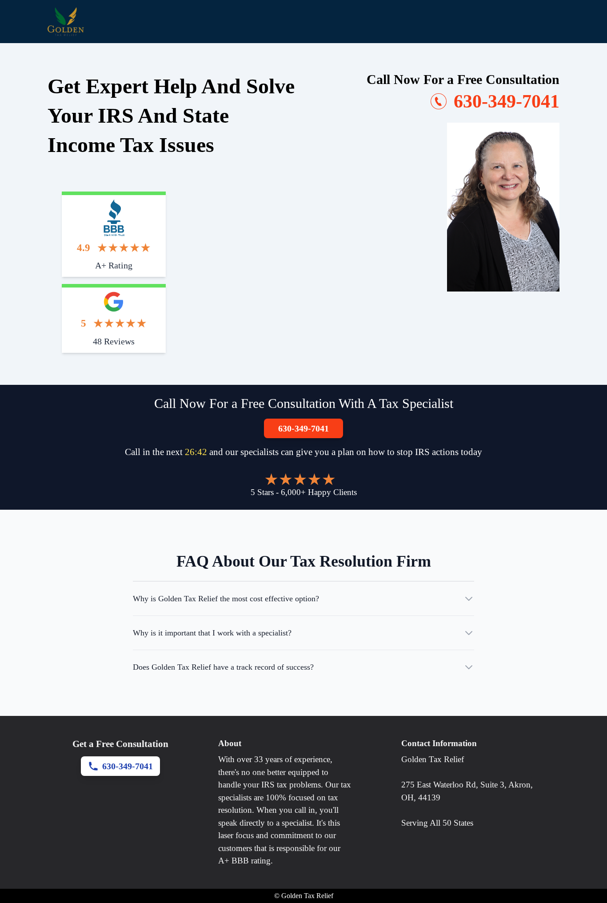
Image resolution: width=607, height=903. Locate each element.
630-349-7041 (303, 428)
